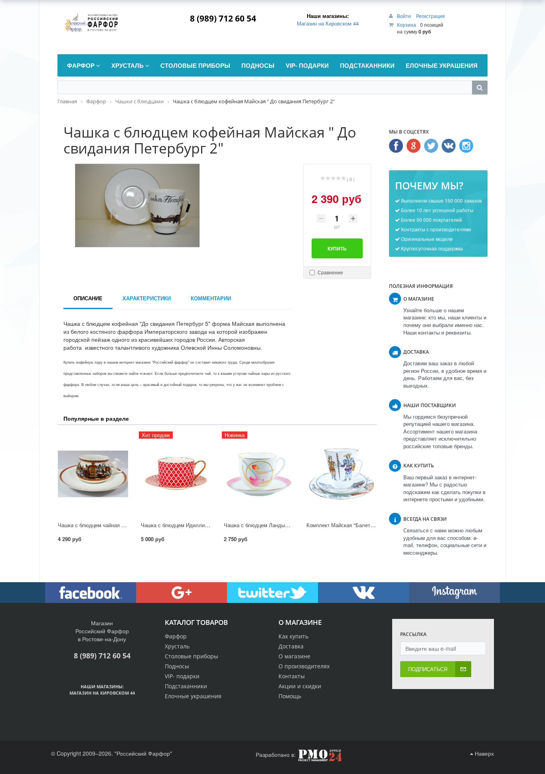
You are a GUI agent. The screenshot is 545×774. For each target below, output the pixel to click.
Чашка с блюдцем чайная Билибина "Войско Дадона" (122, 525)
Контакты (291, 676)
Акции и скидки (299, 686)
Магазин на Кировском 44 (328, 23)
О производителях (304, 666)
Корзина (406, 24)
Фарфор (176, 636)
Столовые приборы (191, 656)
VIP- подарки (182, 676)
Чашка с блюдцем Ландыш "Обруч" (267, 525)
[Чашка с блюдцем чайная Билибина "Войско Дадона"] (93, 474)
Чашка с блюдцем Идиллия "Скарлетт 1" (190, 525)
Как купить (293, 636)
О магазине (294, 656)
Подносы (177, 666)
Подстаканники (186, 686)
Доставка (291, 646)
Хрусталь (177, 646)
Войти (404, 15)
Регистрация (430, 15)
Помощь (289, 696)
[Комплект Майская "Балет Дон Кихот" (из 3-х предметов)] (341, 474)
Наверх (483, 753)
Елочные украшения (193, 696)
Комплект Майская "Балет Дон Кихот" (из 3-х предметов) (375, 525)
